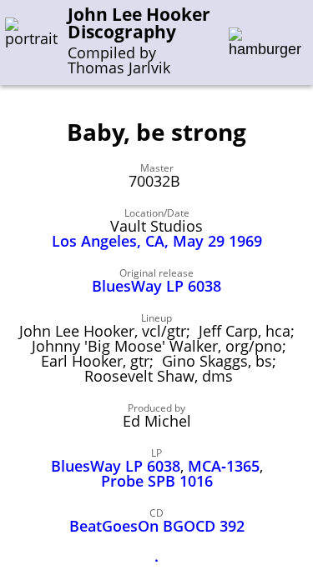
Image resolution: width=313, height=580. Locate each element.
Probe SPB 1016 (157, 481)
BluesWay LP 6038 (156, 286)
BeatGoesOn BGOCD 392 (157, 526)
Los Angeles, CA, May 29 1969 (157, 241)
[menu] (265, 43)
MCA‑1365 (224, 466)
